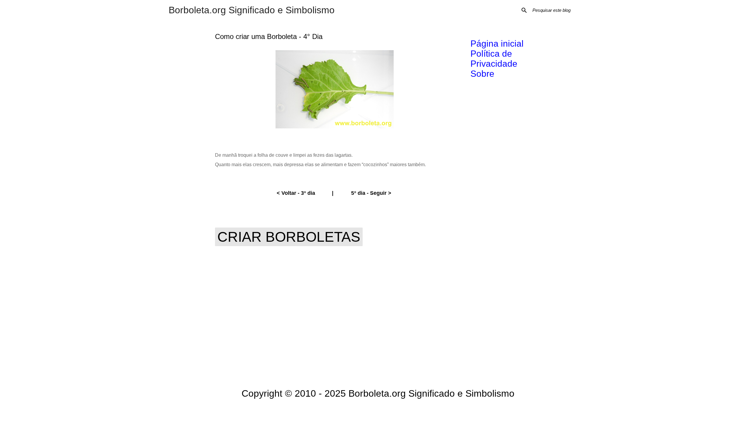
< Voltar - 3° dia (296, 193)
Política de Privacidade (493, 58)
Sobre (482, 74)
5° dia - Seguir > (371, 193)
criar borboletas (288, 237)
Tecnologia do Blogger (381, 412)
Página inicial (497, 43)
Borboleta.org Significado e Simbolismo (252, 10)
